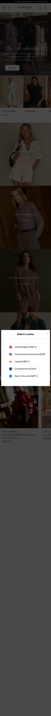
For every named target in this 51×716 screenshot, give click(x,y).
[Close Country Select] (47, 333)
